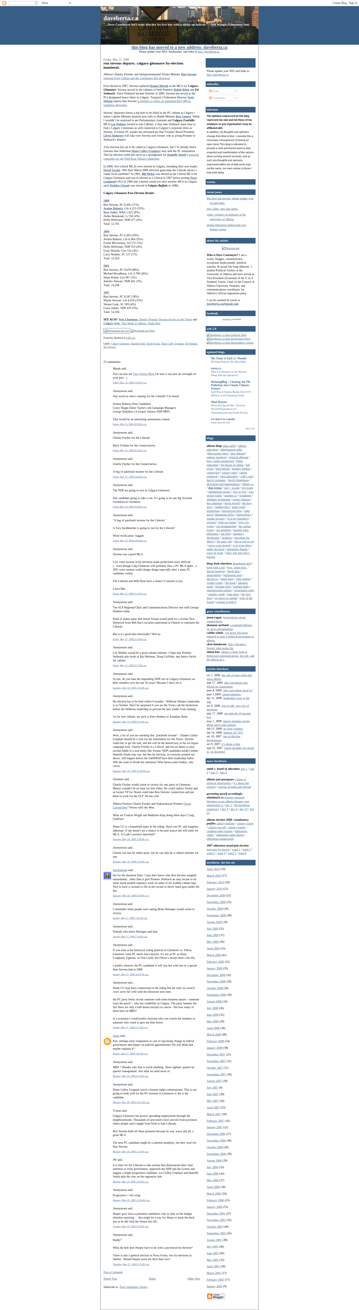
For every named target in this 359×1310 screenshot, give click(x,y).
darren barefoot (216, 571)
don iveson (215, 487)
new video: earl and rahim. (222, 208)
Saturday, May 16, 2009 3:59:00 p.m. (131, 839)
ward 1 (236, 849)
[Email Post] (136, 337)
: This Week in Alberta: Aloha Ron (131, 323)
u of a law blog (242, 545)
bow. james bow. (237, 567)
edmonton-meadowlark (220, 838)
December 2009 (216, 895)
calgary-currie (245, 823)
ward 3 (211, 853)
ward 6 (243, 853)
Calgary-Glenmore (120, 343)
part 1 (244, 768)
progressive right (244, 590)
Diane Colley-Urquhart (146, 151)
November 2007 (216, 1061)
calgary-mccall (217, 827)
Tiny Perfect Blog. (144, 374)
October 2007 (215, 1067)
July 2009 (212, 928)
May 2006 (213, 1180)
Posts (215, 91)
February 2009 (215, 961)
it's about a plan (231, 744)
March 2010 (214, 875)
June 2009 (213, 935)
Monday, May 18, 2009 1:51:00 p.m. (131, 1151)
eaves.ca (216, 368)
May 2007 (213, 1100)
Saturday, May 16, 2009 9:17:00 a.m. (131, 721)
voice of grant (215, 553)
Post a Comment (113, 1272)
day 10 (243, 809)
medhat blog (222, 507)
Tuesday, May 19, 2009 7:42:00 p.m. (131, 1226)
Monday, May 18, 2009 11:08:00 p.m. (131, 1200)
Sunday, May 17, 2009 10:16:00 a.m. (131, 974)
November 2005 (216, 1220)
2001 (106, 265)
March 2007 (214, 1114)
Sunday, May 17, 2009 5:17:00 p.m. (130, 1027)
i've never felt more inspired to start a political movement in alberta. (230, 636)
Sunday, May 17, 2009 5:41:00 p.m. (130, 1053)
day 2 (228, 805)
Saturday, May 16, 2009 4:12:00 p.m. (131, 861)
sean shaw (233, 594)
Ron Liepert (183, 116)
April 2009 (213, 948)
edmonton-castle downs (230, 835)
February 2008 (215, 1041)
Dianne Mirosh (159, 86)
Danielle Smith (176, 154)
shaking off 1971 (233, 732)
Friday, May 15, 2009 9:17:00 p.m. (130, 665)
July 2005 (212, 1246)
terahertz (227, 537)
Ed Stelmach (191, 343)
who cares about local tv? (238, 690)
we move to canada (223, 419)
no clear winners (233, 728)
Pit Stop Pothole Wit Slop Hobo (229, 361)
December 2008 (216, 975)
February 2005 (215, 1279)
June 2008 (213, 1014)
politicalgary (243, 514)
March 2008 (214, 1034)
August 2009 (214, 922)
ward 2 (247, 849)
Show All (250, 429)
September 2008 (216, 994)
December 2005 (216, 1213)
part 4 (223, 772)
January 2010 (214, 888)
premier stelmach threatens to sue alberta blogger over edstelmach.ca (228, 801)
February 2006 (215, 1200)
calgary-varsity (237, 827)
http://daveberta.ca (208, 51)
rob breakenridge (226, 526)
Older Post (193, 1278)
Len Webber (118, 124)
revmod (211, 522)
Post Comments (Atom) (134, 1287)
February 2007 (215, 1120)
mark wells (238, 507)
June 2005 (213, 1253)
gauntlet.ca (230, 495)
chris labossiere (229, 476)
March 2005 (214, 1273)
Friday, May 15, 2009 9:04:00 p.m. (130, 506)
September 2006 (216, 1154)
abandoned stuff (242, 563)
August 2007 (214, 1081)
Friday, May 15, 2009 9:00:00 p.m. (130, 477)
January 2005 (214, 1286)
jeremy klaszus (241, 499)
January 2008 (214, 1047)
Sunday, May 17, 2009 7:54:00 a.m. (130, 936)
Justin (116, 1035)
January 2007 (214, 1127)
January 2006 (214, 1207)
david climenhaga (238, 480)
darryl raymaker (216, 480)
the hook (230, 583)
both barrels (223, 468)
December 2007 (216, 1054)
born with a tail (216, 567)
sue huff (225, 533)
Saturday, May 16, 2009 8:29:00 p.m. (131, 895)
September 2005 (216, 1233)
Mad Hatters (219, 402)
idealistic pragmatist (218, 499)
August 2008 (214, 1001)
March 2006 (214, 1193)
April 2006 (213, 1187)
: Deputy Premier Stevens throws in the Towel (155, 319)
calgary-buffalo (225, 823)
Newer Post (110, 1278)
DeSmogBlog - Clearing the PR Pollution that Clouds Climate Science (230, 385)
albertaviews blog (218, 453)
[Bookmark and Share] (143, 330)
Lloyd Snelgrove (113, 135)
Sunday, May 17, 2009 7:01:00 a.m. (130, 918)
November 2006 (216, 1140)
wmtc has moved (220, 422)
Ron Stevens (189, 74)
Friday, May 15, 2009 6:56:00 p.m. (130, 382)
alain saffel (229, 445)
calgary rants (229, 472)
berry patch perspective (220, 461)
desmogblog (214, 575)
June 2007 (213, 1094)
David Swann (111, 170)
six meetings (223, 530)
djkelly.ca (247, 484)
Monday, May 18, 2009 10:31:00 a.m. (131, 1102)
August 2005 (214, 1240)
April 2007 (213, 1107)
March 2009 (214, 955)
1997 (106, 292)
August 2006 (214, 1160)
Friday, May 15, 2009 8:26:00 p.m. (130, 424)
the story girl (224, 541)
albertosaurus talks (231, 449)
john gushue (243, 579)
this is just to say (244, 541)
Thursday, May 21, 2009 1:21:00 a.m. (131, 1264)
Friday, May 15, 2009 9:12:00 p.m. (130, 593)
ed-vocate (247, 487)
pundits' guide (216, 594)
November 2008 (216, 981)
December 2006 (216, 1134)
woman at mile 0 (226, 602)
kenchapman (120, 870)
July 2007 (212, 1087)
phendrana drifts (224, 514)
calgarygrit (213, 472)
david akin (233, 571)
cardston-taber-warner (219, 831)
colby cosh (246, 476)
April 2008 (213, 1028)
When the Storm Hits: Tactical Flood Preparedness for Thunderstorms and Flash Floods (229, 409)
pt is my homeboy (237, 518)
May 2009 (213, 941)
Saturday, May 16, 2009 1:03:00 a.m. (131, 688)
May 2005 (213, 1260)
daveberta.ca (120, 18)
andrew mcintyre (216, 457)
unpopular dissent (237, 549)
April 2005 (213, 1266)
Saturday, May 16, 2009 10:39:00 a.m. (131, 771)
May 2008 (213, 1021)
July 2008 (212, 1008)
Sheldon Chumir (120, 185)
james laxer (227, 579)
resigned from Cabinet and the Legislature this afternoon (136, 78)
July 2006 (212, 1167)
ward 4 (221, 853)
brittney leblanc (241, 468)
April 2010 (213, 869)
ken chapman (214, 503)
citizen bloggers (231, 694)
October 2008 (215, 988)
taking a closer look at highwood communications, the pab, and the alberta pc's (230, 655)
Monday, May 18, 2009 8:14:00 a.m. (131, 1076)
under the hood (215, 549)
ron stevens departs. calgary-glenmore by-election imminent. (143, 65)
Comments (218, 98)
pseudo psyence (216, 518)
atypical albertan (238, 457)
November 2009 (216, 902)
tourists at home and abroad (234, 786)
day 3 (225, 809)
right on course (227, 522)
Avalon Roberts (113, 208)
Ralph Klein (181, 89)
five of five (239, 491)
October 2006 (215, 1147)
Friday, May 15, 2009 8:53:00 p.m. (130, 450)
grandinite (245, 495)
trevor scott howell (219, 545)
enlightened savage (219, 491)
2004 (106, 231)
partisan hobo (241, 586)
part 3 (214, 772)
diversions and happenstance (223, 484)
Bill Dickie (148, 173)
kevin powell (232, 503)
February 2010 (215, 882)
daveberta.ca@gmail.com (223, 303)
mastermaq (213, 511)
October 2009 (215, 908)
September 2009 (216, 915)
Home (152, 1278)
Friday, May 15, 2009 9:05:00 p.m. (130, 540)
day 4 (234, 809)
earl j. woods (231, 487)
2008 (106, 200)
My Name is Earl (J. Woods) (229, 358)
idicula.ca (212, 579)
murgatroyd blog (232, 511)
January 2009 (214, 968)
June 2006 (213, 1173)
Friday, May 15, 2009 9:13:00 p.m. (130, 639)
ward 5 (232, 853)
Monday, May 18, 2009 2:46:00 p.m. (131, 1181)
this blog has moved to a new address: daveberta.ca (179, 47)
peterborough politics (219, 590)
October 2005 (215, 1226)
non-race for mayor (218, 849)
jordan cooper (215, 583)
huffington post (232, 575)
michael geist (223, 586)
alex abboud (238, 453)
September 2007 (216, 1074)
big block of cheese (232, 465)
